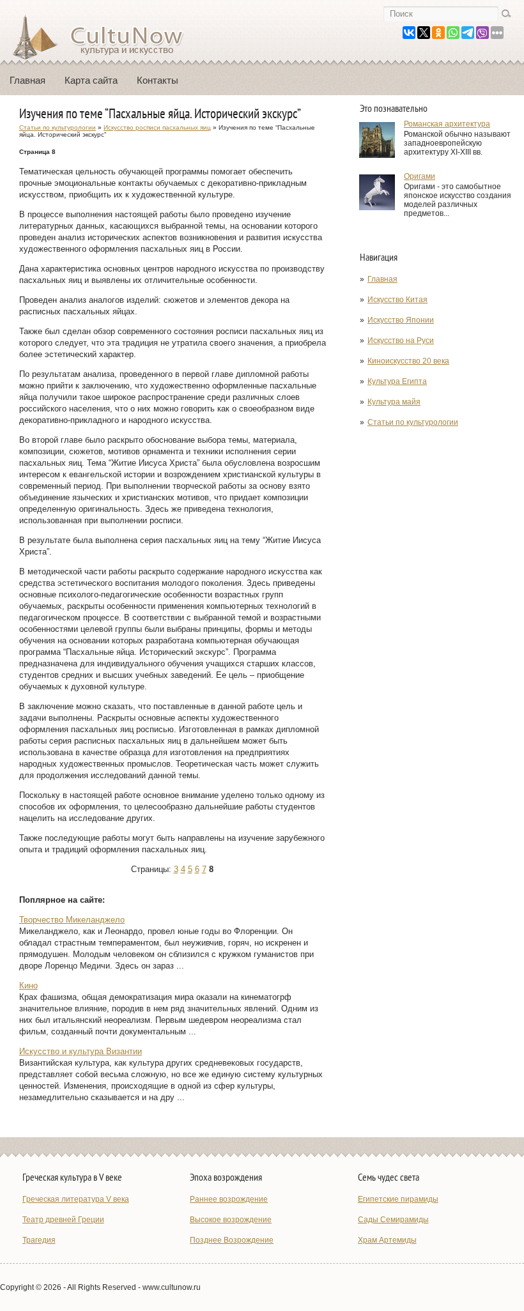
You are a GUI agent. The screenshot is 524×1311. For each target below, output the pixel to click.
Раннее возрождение (229, 1199)
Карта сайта (91, 80)
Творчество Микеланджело (72, 919)
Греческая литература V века (75, 1199)
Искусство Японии (400, 320)
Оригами (419, 176)
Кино (28, 985)
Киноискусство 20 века (408, 360)
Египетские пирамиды (398, 1199)
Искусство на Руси (400, 340)
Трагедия (39, 1240)
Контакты (157, 80)
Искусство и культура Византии (80, 1051)
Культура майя (393, 401)
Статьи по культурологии (412, 422)
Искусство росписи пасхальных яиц (157, 127)
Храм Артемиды (387, 1240)
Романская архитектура (447, 123)
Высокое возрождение (231, 1219)
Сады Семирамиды (393, 1219)
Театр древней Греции (63, 1219)
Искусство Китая (397, 299)
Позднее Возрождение (232, 1240)
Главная (27, 80)
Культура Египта (397, 381)
